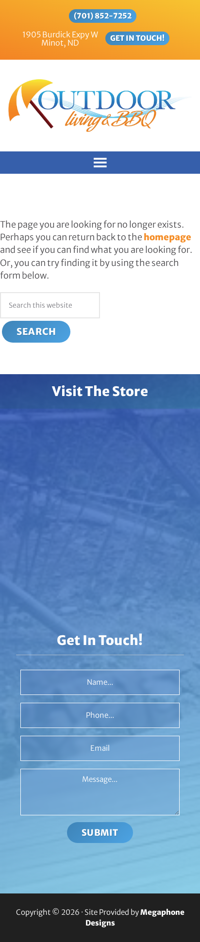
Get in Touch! (137, 38)
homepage (167, 237)
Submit (100, 832)
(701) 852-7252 (103, 15)
